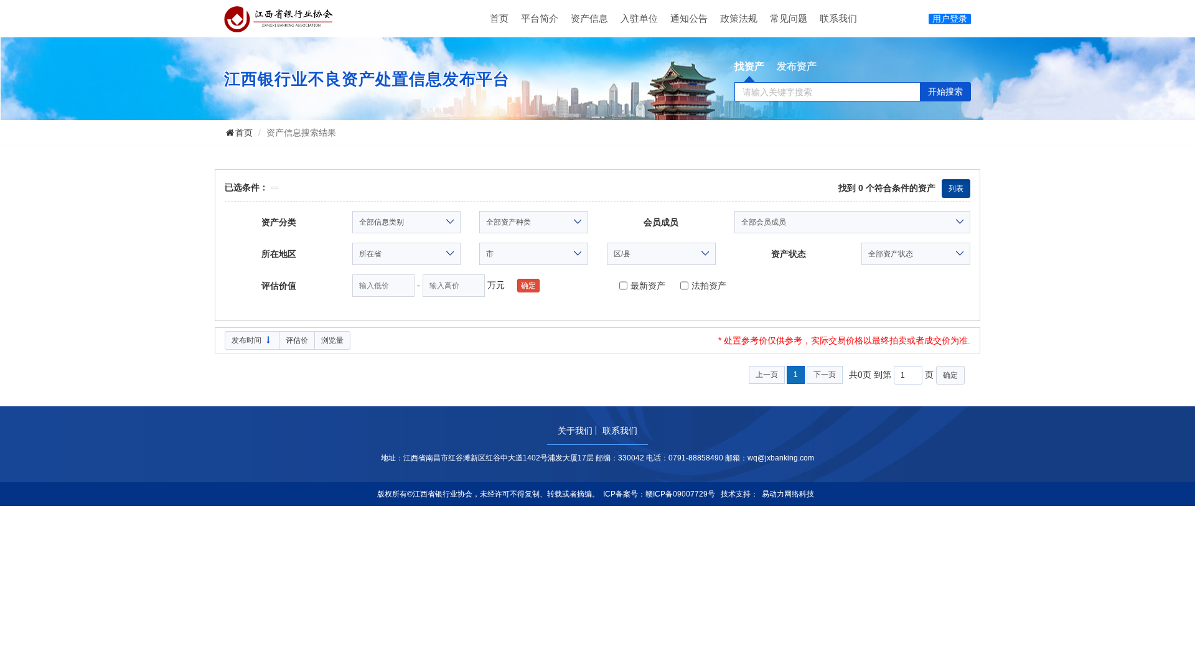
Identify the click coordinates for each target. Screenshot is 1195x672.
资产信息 (589, 18)
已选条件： (246, 187)
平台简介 (539, 18)
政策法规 (738, 18)
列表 (956, 188)
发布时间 (247, 340)
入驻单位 (639, 18)
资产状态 (788, 254)
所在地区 (278, 254)
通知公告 (689, 18)
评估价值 (278, 286)
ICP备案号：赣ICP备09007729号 (659, 494)
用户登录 (949, 19)
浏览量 (332, 340)
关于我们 (575, 431)
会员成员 (661, 222)
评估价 (297, 340)
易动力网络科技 (788, 494)
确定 (950, 375)
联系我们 (838, 18)
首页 (499, 18)
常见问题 (788, 18)
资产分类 (278, 222)
